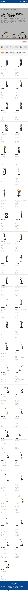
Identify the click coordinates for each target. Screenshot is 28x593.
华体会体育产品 (7, 9)
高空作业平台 (13, 9)
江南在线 (6, 590)
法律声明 (17, 587)
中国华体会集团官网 (12, 587)
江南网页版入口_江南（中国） (7, 592)
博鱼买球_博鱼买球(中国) (17, 592)
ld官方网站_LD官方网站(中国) (14, 590)
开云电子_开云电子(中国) (12, 591)
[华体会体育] (3, 1)
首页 (2, 9)
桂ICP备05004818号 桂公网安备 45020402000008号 (10, 586)
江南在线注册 (2, 590)
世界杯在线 (22, 590)
